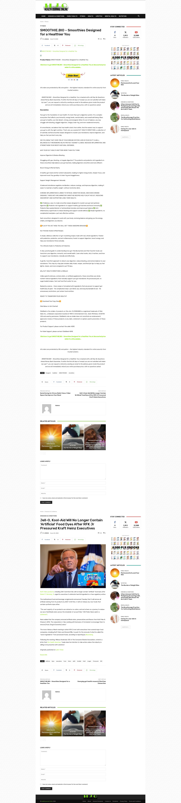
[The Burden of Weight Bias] (73, 437)
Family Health (72, 16)
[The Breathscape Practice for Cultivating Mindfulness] (114, 117)
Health (90, 16)
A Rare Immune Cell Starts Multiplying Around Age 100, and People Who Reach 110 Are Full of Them (95, 445)
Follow (125, 31)
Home (43, 16)
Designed (48, 373)
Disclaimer (115, 801)
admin (47, 39)
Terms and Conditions (135, 801)
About (89, 801)
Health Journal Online (47, 801)
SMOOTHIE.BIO (63, 373)
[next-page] (44, 453)
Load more (125, 137)
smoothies (71, 373)
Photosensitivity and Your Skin (51, 447)
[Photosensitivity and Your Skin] (51, 437)
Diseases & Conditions (56, 16)
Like (115, 31)
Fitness (82, 16)
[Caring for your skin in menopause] (114, 128)
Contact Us (108, 801)
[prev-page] (41, 453)
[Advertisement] (106, 7)
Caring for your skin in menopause (128, 129)
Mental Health (110, 16)
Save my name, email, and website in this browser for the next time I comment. (65, 498)
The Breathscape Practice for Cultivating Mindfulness (130, 118)
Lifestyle (99, 16)
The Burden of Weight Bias (73, 448)
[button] (138, 16)
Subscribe (136, 31)
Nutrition (122, 16)
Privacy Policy (123, 801)
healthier (55, 373)
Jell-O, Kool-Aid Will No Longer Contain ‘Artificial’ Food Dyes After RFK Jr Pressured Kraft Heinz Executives (90, 395)
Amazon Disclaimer (98, 801)
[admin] (41, 39)
